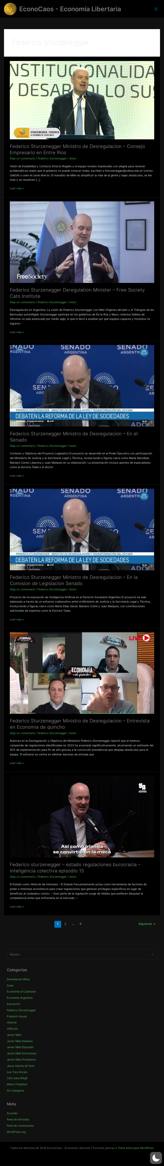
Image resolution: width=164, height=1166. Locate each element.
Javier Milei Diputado (20, 1047)
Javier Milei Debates (20, 1041)
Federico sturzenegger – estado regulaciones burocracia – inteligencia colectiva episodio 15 (75, 868)
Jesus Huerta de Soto (21, 1065)
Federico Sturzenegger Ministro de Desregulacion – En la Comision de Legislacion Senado (74, 580)
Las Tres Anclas (17, 1072)
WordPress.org (16, 1131)
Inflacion (12, 1028)
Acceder (12, 1113)
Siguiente (147, 924)
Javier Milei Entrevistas (21, 1053)
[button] (156, 1158)
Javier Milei (14, 1034)
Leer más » (17, 189)
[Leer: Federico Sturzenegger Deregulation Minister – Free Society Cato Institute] (82, 242)
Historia (12, 1022)
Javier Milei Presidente (21, 1059)
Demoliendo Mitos (18, 979)
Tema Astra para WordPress (136, 1148)
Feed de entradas (18, 1119)
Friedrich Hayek (17, 1016)
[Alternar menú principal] (156, 9)
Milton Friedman (17, 1084)
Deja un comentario (22, 158)
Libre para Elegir (17, 1078)
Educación (13, 1004)
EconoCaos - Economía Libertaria (70, 9)
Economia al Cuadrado (21, 991)
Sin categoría (15, 1090)
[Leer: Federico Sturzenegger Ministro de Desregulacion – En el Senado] (82, 385)
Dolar (10, 985)
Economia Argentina (20, 997)
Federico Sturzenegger (52, 158)
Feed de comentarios (20, 1125)
